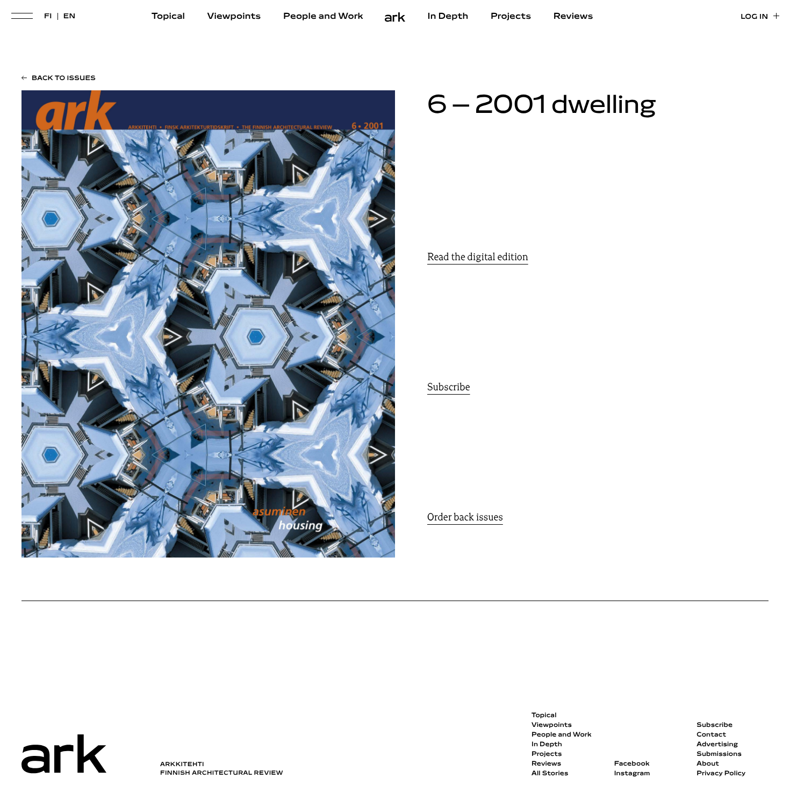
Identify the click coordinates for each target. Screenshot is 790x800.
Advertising (717, 744)
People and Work (323, 16)
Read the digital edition (477, 257)
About (707, 764)
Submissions (719, 754)
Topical (168, 16)
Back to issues (64, 78)
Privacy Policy (720, 773)
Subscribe (448, 387)
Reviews (573, 16)
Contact (711, 735)
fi (48, 16)
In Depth (448, 16)
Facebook (632, 764)
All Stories (550, 773)
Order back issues (465, 517)
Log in (754, 16)
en (69, 16)
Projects (511, 16)
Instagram (632, 773)
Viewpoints (234, 16)
